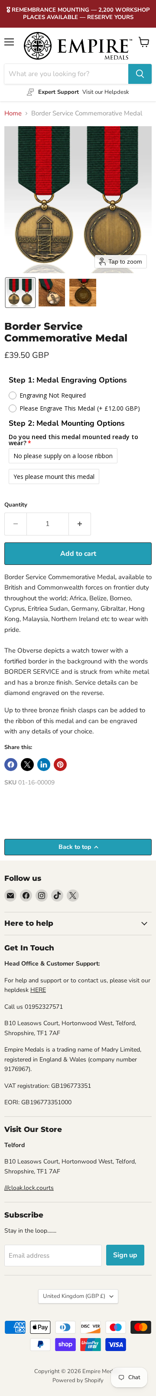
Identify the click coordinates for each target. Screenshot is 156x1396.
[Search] (140, 74)
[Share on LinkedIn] (43, 764)
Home (13, 113)
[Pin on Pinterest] (60, 764)
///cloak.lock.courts (29, 1188)
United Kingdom (74, 1296)
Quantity (15, 505)
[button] (20, 292)
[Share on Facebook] (10, 764)
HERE (38, 990)
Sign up (125, 1255)
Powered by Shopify (78, 1380)
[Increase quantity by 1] (80, 524)
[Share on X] (27, 764)
